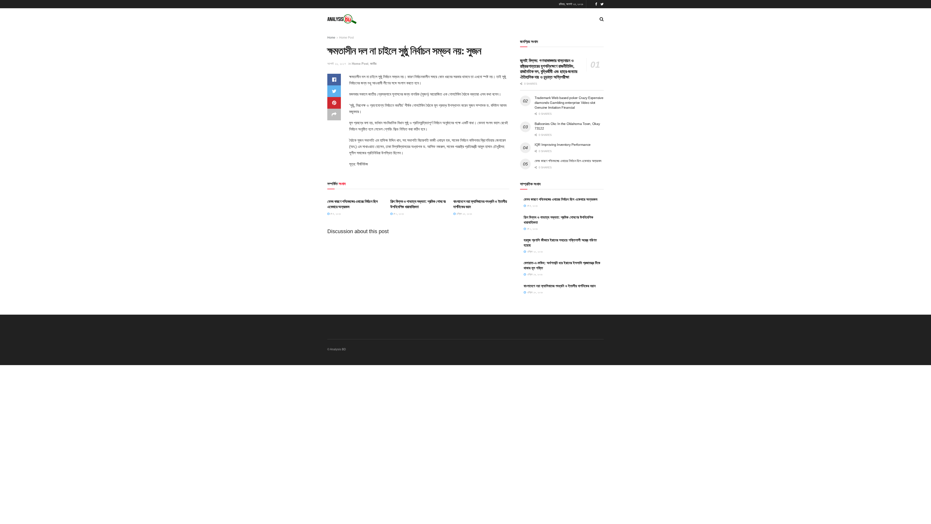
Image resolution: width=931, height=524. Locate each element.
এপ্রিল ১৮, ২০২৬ (464, 213)
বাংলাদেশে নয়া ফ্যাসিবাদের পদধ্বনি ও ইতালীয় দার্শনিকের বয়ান (560, 286)
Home (331, 37)
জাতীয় (373, 64)
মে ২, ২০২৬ (398, 213)
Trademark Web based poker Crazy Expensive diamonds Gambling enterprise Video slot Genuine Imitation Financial (569, 102)
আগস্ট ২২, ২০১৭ (336, 64)
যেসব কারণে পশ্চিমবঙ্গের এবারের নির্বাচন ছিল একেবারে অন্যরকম (568, 161)
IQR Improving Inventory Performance (563, 145)
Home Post (346, 37)
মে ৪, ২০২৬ (335, 213)
